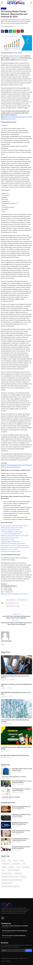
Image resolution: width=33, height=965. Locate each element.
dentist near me (18, 873)
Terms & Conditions (6, 961)
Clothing (22, 860)
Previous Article (17, 614)
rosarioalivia (3, 696)
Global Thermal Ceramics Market (9, 549)
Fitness (3, 870)
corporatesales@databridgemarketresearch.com (16, 594)
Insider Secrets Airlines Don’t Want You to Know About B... (15, 676)
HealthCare (11, 867)
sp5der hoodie (26, 867)
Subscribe (28, 950)
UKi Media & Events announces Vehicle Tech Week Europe (20, 823)
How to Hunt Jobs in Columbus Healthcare (14, 935)
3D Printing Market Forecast (12, 606)
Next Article (15, 620)
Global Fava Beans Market (7, 539)
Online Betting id (6, 863)
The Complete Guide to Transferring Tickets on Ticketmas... (21, 789)
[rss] (2, 918)
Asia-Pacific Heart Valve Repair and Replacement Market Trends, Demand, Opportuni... (16, 617)
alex (2, 750)
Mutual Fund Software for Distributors (10, 886)
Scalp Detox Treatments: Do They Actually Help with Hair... (16, 685)
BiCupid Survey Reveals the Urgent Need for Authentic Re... (21, 847)
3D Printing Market (17, 52)
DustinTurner (3, 757)
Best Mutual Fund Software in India (10, 876)
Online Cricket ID (16, 863)
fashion (3, 860)
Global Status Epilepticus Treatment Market (12, 531)
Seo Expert (23, 876)
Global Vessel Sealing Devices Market (10, 529)
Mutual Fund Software (7, 883)
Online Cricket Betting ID (13, 870)
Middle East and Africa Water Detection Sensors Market (15, 535)
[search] (31, 2)
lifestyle (15, 860)
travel (23, 863)
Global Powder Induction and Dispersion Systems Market (15, 547)
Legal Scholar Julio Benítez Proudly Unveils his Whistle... (21, 815)
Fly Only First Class (4, 679)
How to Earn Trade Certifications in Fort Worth (14, 776)
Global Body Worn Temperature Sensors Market (13, 543)
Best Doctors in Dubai (7, 873)
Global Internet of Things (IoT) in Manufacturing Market (14, 545)
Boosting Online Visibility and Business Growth (15, 755)
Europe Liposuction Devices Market (10, 537)
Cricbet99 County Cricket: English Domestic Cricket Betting (16, 748)
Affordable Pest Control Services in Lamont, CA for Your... (16, 693)
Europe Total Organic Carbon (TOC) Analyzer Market (14, 525)
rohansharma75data (6, 641)
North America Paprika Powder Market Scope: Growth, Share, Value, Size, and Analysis (16, 623)
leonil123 (14, 792)
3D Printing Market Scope (12, 603)
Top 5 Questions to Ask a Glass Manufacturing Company (14, 720)
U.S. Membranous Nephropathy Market (11, 533)
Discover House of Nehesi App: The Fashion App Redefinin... (21, 807)
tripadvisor (14, 784)
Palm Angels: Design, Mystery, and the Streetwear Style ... (22, 769)
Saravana (3, 688)
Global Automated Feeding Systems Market (12, 527)
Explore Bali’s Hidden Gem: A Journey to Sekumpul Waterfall (22, 781)
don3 (13, 771)
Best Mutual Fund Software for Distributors (12, 880)
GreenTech (3, 723)
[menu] (2, 2)
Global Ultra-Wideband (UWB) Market (10, 541)
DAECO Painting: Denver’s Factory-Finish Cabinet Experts (21, 831)
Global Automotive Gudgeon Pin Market (11, 551)
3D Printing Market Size (22, 600)
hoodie (18, 867)
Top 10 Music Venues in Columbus (11, 797)
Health (9, 860)
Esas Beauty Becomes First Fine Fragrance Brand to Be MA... (20, 839)
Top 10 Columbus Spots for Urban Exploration (14, 930)
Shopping (4, 867)
